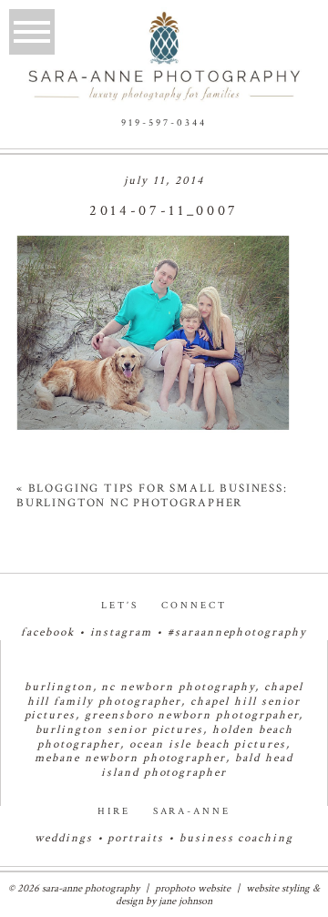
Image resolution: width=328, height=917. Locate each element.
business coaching (236, 838)
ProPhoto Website (193, 888)
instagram (121, 632)
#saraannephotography (237, 632)
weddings (64, 838)
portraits (136, 838)
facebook (48, 632)
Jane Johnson (185, 901)
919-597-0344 (164, 123)
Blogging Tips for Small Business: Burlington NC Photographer (152, 496)
